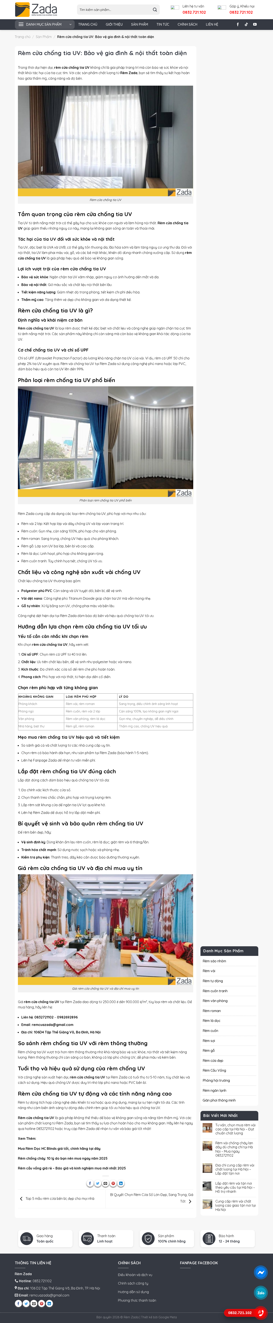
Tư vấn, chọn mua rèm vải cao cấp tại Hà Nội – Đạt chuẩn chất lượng (235, 1129)
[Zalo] (261, 1292)
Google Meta (167, 1317)
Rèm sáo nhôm (214, 961)
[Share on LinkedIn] (120, 1183)
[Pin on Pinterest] (113, 1183)
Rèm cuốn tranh (215, 991)
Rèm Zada (86, 1129)
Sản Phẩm (44, 37)
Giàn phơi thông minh (219, 1100)
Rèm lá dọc (211, 1020)
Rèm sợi (209, 1040)
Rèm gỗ (209, 1050)
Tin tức (163, 24)
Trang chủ (87, 24)
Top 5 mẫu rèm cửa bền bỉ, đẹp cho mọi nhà (59, 1198)
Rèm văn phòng (215, 1001)
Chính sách (187, 24)
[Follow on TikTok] (246, 24)
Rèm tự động (213, 981)
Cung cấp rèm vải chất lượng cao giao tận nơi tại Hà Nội (235, 1205)
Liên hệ (212, 24)
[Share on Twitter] (97, 1183)
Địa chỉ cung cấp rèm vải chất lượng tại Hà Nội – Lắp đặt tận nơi (234, 1169)
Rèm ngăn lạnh (214, 1090)
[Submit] (155, 10)
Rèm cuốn (210, 1031)
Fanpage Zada (45, 760)
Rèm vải (67, 364)
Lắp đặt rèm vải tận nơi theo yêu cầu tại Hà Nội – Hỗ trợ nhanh (235, 1187)
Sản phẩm (139, 24)
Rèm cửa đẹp (213, 1060)
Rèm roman (212, 1010)
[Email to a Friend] (105, 1183)
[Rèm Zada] (39, 9)
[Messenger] (261, 1272)
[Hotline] (261, 1313)
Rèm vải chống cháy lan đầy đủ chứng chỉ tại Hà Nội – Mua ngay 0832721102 (234, 1149)
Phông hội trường (216, 1080)
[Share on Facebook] (90, 1183)
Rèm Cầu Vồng (214, 1070)
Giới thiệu (114, 24)
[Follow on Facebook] (238, 24)
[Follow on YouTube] (255, 24)
